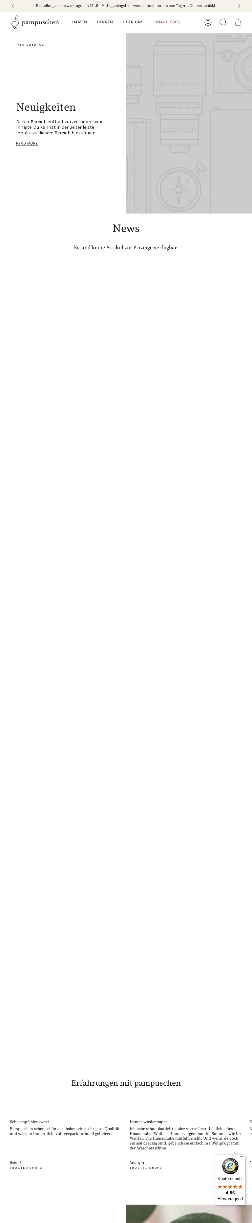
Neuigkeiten (46, 107)
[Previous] (13, 6)
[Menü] (241, 1158)
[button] (79, 22)
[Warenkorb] (238, 22)
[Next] (239, 6)
